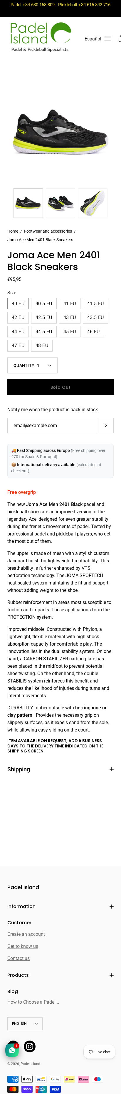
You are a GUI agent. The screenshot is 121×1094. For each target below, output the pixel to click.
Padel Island (23, 887)
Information (21, 906)
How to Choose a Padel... (33, 1002)
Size (11, 292)
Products (18, 975)
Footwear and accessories (48, 231)
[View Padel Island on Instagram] (30, 1046)
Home (12, 231)
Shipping (18, 769)
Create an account (26, 934)
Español (93, 39)
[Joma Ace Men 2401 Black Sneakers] (28, 203)
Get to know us (22, 946)
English (19, 1024)
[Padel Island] (40, 39)
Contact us (18, 958)
